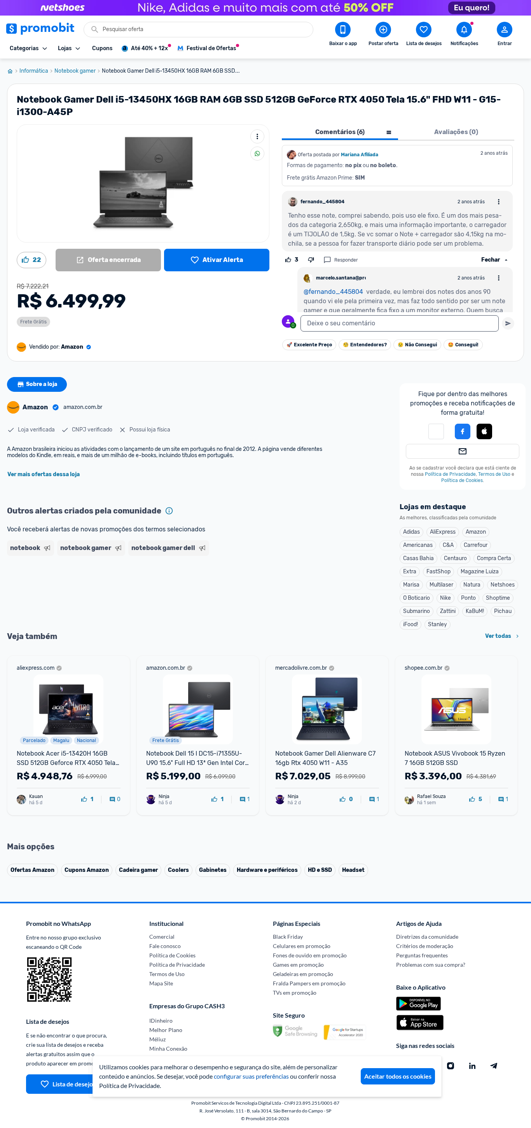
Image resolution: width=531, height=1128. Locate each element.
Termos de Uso (494, 474)
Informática (33, 71)
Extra (409, 571)
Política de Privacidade (450, 474)
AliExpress (443, 532)
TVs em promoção (294, 992)
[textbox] (399, 323)
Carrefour (475, 545)
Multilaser (441, 584)
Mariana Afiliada (359, 154)
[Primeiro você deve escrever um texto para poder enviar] (508, 323)
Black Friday (288, 936)
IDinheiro (161, 1020)
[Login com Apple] (484, 431)
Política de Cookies (462, 480)
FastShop (438, 571)
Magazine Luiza (480, 571)
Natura (471, 584)
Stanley (437, 624)
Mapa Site (161, 983)
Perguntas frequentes (422, 955)
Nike (445, 598)
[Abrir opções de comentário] (499, 202)
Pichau (503, 611)
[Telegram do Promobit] (494, 1066)
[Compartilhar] (257, 154)
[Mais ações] (257, 136)
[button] (484, 432)
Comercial (162, 936)
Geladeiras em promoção (303, 974)
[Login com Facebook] (462, 431)
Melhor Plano (165, 1030)
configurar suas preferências (251, 1076)
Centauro (455, 558)
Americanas (418, 545)
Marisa (411, 584)
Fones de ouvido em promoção (310, 955)
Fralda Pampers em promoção (309, 983)
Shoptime (498, 598)
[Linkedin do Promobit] (472, 1066)
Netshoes (503, 584)
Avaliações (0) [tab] (456, 132)
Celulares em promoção (301, 946)
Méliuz (157, 1039)
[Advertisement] (156, 588)
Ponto (468, 598)
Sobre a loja (41, 384)
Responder (346, 260)
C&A (448, 545)
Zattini (448, 611)
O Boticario (416, 598)
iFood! (410, 624)
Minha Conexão (168, 1048)
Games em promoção (298, 964)
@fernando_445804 (333, 291)
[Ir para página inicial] (13, 71)
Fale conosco (165, 946)
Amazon (476, 532)
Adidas (411, 532)
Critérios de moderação (424, 946)
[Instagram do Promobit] (450, 1066)
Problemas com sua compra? (430, 964)
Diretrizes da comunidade (427, 936)
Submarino (416, 611)
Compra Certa (494, 558)
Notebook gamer (75, 71)
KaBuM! (475, 611)
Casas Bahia (418, 558)
